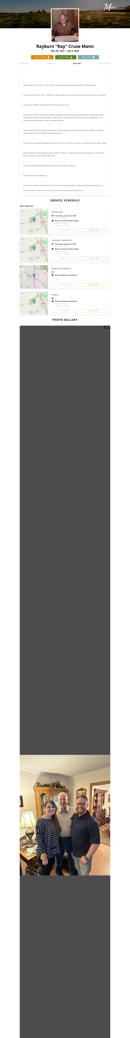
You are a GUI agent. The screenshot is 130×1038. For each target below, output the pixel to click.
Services (51, 63)
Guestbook (104, 63)
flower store (79, 190)
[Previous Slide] (23, 815)
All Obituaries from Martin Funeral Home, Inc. (115, 12)
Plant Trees (94, 230)
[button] (34, 219)
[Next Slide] (106, 815)
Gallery (77, 63)
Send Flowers (94, 284)
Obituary (24, 63)
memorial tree (48, 190)
